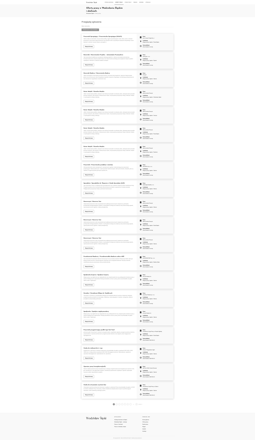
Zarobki (141, 2)
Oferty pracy (119, 2)
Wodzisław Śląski (90, 13)
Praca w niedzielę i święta (120, 426)
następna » (140, 404)
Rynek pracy (128, 2)
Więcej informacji (89, 46)
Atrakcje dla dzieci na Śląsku (120, 419)
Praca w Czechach (118, 424)
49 (136, 404)
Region (135, 2)
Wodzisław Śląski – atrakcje (120, 422)
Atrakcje (147, 2)
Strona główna (109, 2)
